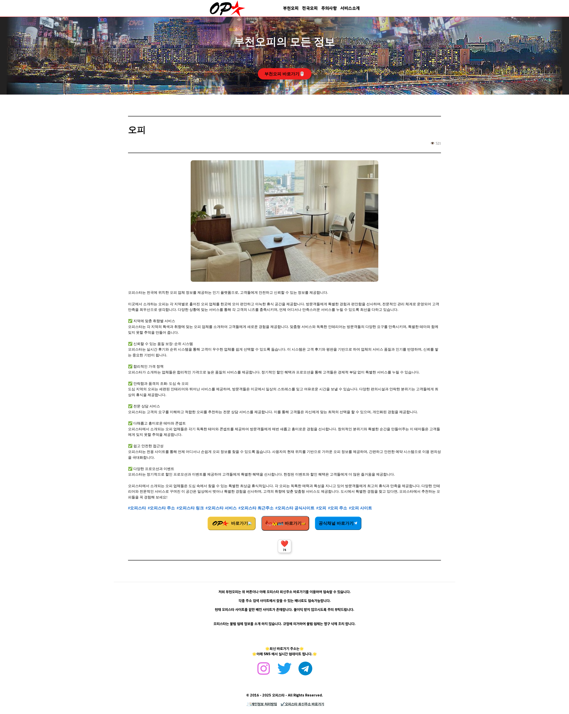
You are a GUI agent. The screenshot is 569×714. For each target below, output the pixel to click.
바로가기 (239, 523)
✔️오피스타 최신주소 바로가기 (302, 704)
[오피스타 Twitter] (284, 671)
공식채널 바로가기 (336, 523)
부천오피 (291, 8)
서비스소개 (350, 8)
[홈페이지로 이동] (227, 16)
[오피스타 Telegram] (305, 671)
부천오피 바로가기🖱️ (284, 73)
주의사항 (329, 8)
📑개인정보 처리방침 (262, 704)
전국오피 (310, 8)
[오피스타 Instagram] (263, 671)
